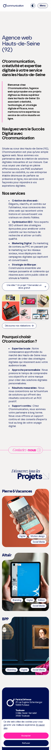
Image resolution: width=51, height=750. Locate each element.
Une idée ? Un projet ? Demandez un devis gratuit (24, 286)
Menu (43, 5)
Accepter (26, 735)
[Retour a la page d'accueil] (13, 5)
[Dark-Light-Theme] (32, 5)
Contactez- (24, 449)
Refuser (26, 743)
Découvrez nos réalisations (17, 325)
